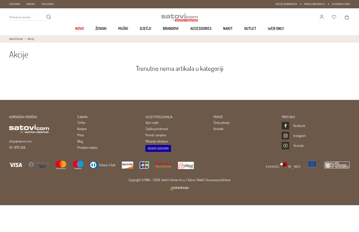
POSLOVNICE (48, 4)
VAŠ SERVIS (14, 4)
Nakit (227, 28)
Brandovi (171, 28)
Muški (123, 28)
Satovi (191, 180)
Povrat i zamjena (155, 135)
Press (80, 135)
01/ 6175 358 (17, 147)
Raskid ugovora (158, 148)
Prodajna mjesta (87, 147)
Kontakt (219, 129)
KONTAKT (30, 4)
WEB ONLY (276, 28)
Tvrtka (81, 122)
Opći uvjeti (152, 122)
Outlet (250, 28)
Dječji (145, 28)
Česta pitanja (222, 122)
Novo (79, 28)
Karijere (82, 129)
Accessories (200, 28)
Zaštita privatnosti (156, 129)
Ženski (101, 28)
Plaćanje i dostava (156, 141)
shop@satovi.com (20, 141)
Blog (80, 141)
